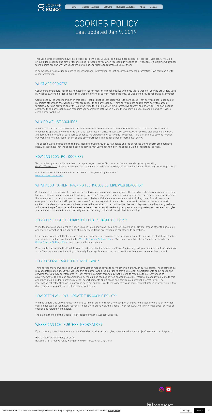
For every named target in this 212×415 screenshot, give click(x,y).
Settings (186, 410)
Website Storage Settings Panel (96, 239)
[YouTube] (168, 389)
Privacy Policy (114, 410)
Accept (199, 410)
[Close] (208, 410)
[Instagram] (161, 389)
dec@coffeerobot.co (46, 166)
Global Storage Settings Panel (51, 242)
